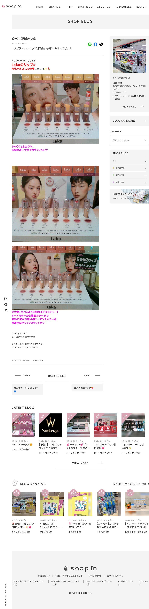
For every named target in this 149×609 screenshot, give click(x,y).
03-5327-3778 (120, 92)
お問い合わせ (94, 575)
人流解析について (125, 583)
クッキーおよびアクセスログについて (28, 583)
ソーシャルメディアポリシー (99, 581)
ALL (114, 161)
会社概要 (42, 575)
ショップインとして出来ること (69, 575)
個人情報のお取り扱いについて (65, 583)
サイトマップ (143, 583)
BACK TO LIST (57, 376)
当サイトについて (115, 575)
